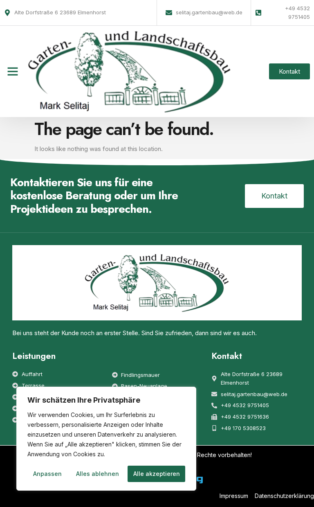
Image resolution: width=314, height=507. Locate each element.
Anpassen (47, 473)
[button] (12, 71)
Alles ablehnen (97, 473)
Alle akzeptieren (156, 473)
